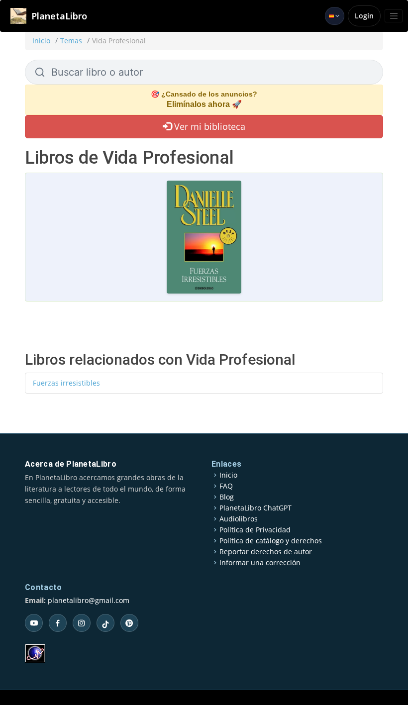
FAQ (226, 486)
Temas (71, 40)
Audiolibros (238, 518)
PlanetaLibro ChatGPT (255, 507)
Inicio (41, 40)
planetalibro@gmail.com (88, 600)
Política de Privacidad (255, 529)
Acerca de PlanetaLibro (70, 464)
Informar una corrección (260, 562)
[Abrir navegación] (394, 15)
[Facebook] (58, 623)
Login (364, 15)
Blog (226, 497)
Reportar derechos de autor (265, 551)
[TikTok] (105, 623)
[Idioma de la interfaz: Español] (334, 16)
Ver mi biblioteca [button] (208, 126)
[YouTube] (34, 623)
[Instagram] (82, 623)
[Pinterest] (129, 623)
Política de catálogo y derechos (270, 540)
